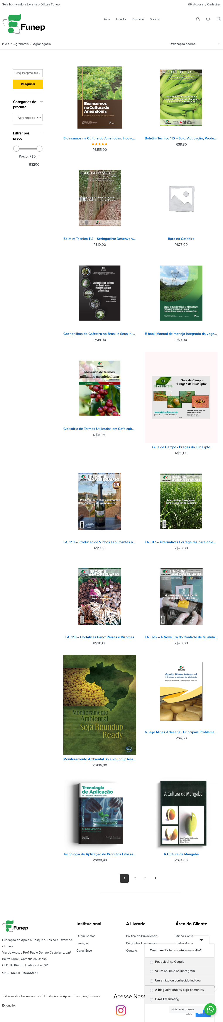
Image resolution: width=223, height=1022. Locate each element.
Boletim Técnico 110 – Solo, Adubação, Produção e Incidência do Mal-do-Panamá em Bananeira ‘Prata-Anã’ (181, 138)
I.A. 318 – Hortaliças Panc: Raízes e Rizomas (99, 637)
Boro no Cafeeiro (181, 239)
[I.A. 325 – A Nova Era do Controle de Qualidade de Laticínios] (181, 596)
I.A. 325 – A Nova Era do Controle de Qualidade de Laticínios (181, 637)
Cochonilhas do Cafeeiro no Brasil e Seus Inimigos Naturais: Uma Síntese (99, 334)
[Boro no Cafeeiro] (181, 198)
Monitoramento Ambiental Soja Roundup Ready (99, 759)
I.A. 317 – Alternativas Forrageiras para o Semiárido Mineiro (181, 542)
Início (5, 44)
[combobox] (28, 117)
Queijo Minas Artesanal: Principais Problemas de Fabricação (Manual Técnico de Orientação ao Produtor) (181, 732)
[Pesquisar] (218, 20)
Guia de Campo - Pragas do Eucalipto (181, 447)
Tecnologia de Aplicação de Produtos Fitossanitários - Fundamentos (99, 854)
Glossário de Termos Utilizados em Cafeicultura (99, 429)
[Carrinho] (198, 20)
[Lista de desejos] (208, 20)
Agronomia (21, 44)
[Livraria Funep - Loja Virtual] (23, 24)
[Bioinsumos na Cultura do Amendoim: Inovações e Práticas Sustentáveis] (99, 97)
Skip (189, 1013)
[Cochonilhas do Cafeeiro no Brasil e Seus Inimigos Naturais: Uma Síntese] (99, 293)
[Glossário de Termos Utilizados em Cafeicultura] (99, 388)
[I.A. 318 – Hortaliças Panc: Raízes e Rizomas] (99, 596)
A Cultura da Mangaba (181, 854)
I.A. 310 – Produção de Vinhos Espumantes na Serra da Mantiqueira (99, 542)
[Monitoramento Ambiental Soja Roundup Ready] (99, 705)
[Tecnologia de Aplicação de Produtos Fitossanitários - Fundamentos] (99, 813)
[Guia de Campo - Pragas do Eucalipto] (181, 397)
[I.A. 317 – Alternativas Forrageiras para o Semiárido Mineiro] (181, 501)
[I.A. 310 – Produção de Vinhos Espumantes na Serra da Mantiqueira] (99, 501)
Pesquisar (28, 84)
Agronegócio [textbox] (26, 118)
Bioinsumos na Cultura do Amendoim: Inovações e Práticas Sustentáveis (99, 138)
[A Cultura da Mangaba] (181, 813)
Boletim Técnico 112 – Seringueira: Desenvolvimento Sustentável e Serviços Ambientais (99, 239)
